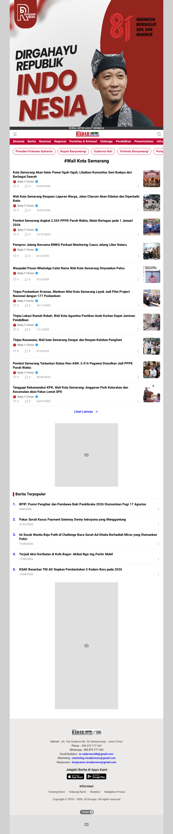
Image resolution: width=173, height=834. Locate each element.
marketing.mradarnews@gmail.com (94, 758)
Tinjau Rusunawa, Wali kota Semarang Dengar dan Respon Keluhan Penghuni (67, 340)
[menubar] (15, 134)
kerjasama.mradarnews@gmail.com (94, 762)
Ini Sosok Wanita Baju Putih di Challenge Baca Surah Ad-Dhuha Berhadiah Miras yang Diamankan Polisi (88, 537)
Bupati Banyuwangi (73, 151)
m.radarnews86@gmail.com (96, 754)
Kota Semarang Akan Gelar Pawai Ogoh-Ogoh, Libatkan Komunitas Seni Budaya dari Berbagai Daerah (72, 174)
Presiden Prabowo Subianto (34, 151)
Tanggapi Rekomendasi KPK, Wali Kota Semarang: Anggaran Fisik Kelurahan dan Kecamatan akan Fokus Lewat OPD (70, 389)
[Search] (159, 134)
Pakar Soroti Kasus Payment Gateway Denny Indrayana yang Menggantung (72, 519)
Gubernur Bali (103, 151)
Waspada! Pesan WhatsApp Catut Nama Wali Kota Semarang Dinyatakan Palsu (68, 268)
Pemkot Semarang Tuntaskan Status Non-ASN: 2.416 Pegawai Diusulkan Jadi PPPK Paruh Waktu (73, 365)
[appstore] (75, 777)
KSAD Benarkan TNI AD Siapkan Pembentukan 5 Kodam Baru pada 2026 (70, 569)
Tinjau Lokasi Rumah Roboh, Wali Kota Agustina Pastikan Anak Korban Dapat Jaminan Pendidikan (74, 318)
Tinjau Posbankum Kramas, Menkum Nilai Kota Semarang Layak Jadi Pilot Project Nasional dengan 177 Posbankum (71, 294)
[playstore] (96, 777)
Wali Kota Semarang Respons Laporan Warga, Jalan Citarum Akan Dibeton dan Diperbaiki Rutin (76, 198)
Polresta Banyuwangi (134, 151)
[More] (138, 186)
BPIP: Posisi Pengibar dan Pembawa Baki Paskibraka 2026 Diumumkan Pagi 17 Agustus (82, 504)
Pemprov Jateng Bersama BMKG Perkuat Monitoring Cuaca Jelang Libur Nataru (70, 245)
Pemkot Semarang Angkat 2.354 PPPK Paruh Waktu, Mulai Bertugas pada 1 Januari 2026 (73, 222)
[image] (151, 178)
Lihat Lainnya (83, 411)
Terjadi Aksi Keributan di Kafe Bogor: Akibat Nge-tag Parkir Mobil (66, 554)
